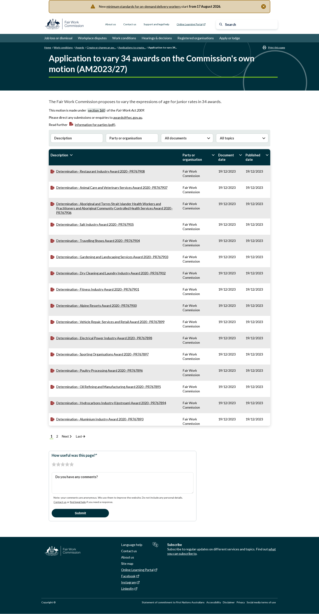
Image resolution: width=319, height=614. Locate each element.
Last (79, 436)
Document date (230, 157)
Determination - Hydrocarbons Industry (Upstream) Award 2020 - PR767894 (111, 403)
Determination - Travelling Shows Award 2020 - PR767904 (98, 241)
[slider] (63, 464)
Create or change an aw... (101, 47)
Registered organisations (195, 38)
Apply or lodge (229, 38)
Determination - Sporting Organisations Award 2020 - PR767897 (102, 354)
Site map (127, 563)
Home (47, 47)
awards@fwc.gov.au (127, 117)
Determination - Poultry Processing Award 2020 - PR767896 (99, 370)
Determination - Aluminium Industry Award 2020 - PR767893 (99, 419)
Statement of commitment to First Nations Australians (173, 602)
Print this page (276, 47)
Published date (257, 157)
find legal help (78, 502)
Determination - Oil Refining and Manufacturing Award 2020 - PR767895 (108, 387)
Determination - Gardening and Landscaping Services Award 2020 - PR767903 (112, 257)
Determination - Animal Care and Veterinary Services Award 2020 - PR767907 (111, 187)
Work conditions (124, 38)
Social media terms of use (261, 602)
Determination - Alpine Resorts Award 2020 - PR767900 (96, 305)
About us (110, 24)
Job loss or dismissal (58, 38)
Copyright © (48, 602)
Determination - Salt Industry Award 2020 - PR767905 (95, 224)
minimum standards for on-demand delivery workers (143, 6)
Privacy (240, 602)
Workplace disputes (92, 38)
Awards (79, 47)
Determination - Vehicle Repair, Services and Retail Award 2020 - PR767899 (110, 322)
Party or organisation (198, 157)
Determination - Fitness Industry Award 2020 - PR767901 (97, 289)
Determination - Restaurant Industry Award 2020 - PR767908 (100, 171)
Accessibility (213, 602)
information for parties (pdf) (95, 125)
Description (66, 155)
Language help (131, 545)
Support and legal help (156, 24)
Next (65, 436)
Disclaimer (229, 602)
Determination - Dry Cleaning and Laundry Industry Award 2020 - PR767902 (111, 273)
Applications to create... (132, 47)
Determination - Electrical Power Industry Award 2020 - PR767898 (104, 338)
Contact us (129, 24)
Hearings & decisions (157, 38)
